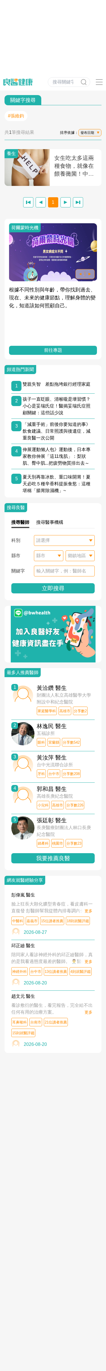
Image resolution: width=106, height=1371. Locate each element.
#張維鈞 (16, 115)
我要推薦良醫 (53, 858)
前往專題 (53, 350)
